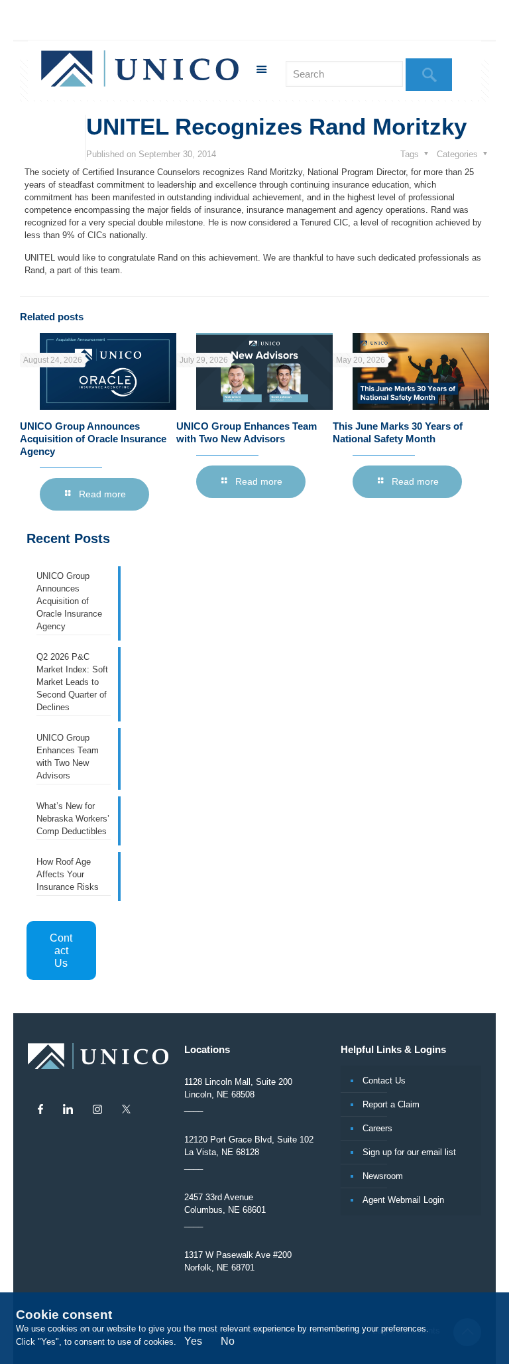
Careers (377, 1128)
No (228, 1341)
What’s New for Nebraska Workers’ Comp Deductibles (72, 818)
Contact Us (61, 950)
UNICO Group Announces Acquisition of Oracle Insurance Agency (93, 438)
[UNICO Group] (140, 70)
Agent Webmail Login (403, 1200)
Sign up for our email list (409, 1152)
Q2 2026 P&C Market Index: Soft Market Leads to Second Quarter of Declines (72, 682)
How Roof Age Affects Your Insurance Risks (67, 874)
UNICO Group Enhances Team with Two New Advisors (67, 756)
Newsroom (383, 1176)
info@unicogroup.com (318, 20)
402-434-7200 (234, 20)
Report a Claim (391, 1104)
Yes (193, 1341)
